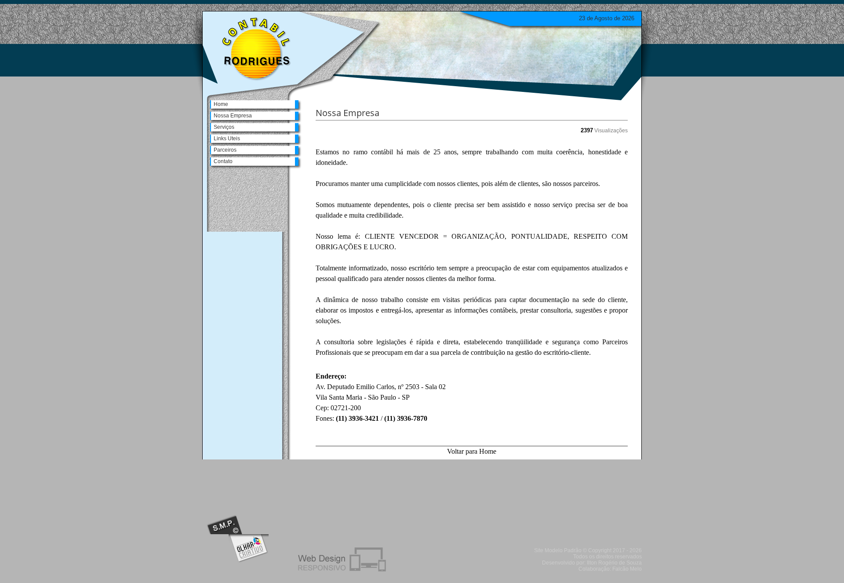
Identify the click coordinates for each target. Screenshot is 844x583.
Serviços (224, 127)
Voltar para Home (471, 451)
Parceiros (225, 150)
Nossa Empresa (233, 116)
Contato (223, 161)
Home (221, 104)
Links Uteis (227, 138)
